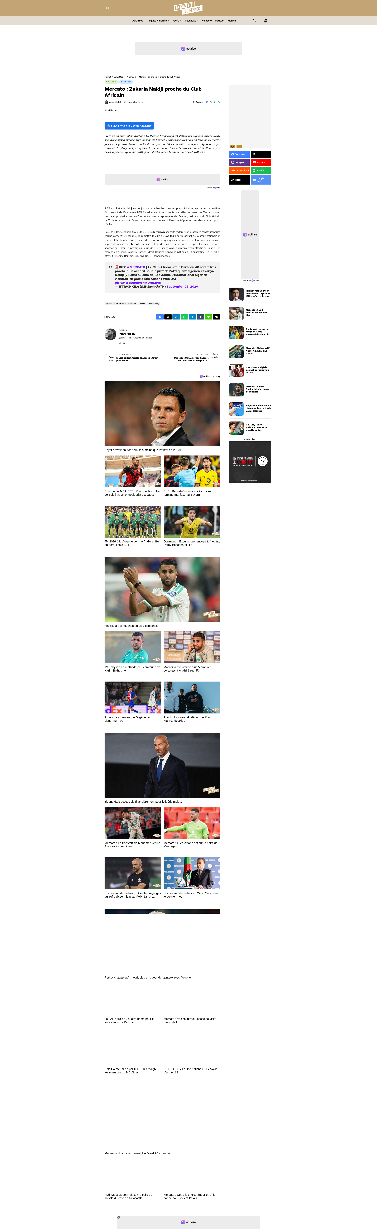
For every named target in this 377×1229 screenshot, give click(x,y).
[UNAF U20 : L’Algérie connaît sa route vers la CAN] (236, 370)
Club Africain (120, 304)
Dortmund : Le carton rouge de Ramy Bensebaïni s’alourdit (257, 332)
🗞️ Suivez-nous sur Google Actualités (129, 125)
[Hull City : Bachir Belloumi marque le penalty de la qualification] (236, 428)
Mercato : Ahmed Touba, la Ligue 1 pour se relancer (257, 389)
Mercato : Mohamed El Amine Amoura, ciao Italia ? (258, 351)
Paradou (132, 304)
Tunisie (142, 304)
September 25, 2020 (182, 286)
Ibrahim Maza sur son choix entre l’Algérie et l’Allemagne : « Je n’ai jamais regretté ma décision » (258, 293)
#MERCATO (136, 267)
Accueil (108, 77)
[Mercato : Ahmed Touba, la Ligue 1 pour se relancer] (236, 389)
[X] (261, 154)
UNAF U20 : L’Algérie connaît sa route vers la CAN (257, 370)
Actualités (118, 77)
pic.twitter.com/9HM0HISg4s (138, 282)
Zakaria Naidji (153, 304)
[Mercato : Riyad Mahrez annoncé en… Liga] (236, 313)
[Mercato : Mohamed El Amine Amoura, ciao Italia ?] (236, 351)
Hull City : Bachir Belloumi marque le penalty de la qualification (256, 427)
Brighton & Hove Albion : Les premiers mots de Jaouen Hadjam (258, 408)
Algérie (109, 304)
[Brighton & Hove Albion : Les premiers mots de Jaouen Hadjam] (236, 409)
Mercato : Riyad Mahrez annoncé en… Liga (257, 313)
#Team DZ (131, 77)
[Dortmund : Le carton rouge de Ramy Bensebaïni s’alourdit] (236, 332)
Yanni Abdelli (115, 102)
